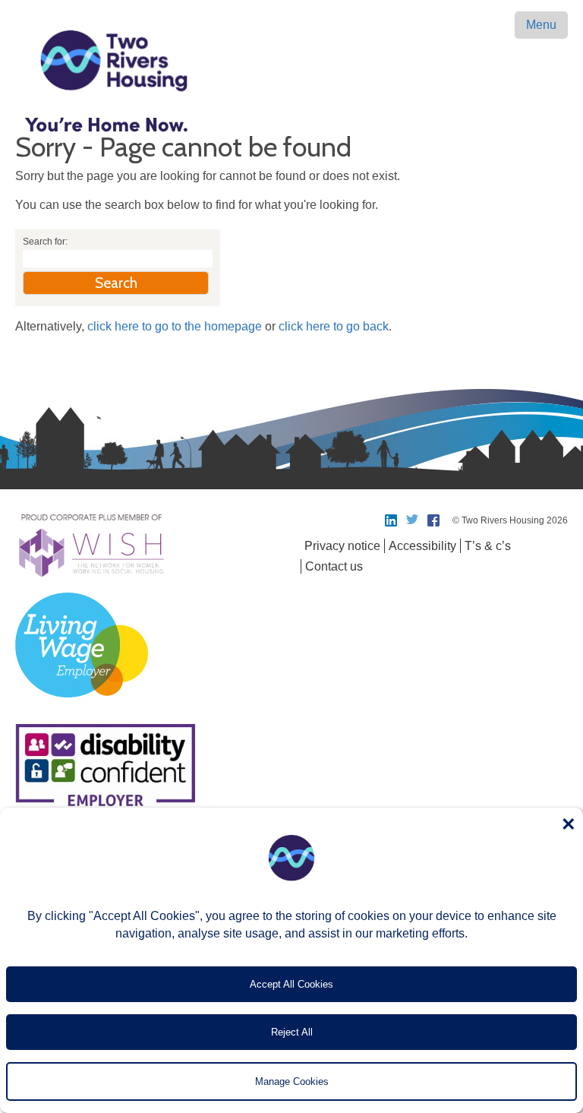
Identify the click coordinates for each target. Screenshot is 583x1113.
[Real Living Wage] (81, 706)
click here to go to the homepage (174, 326)
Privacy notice (342, 545)
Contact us (334, 566)
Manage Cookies (292, 1081)
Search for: (45, 241)
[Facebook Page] (434, 520)
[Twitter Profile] (413, 520)
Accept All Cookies (291, 984)
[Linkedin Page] (392, 520)
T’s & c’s (488, 545)
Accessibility (422, 545)
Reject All (292, 1032)
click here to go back (334, 326)
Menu (541, 24)
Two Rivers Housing (291, 60)
